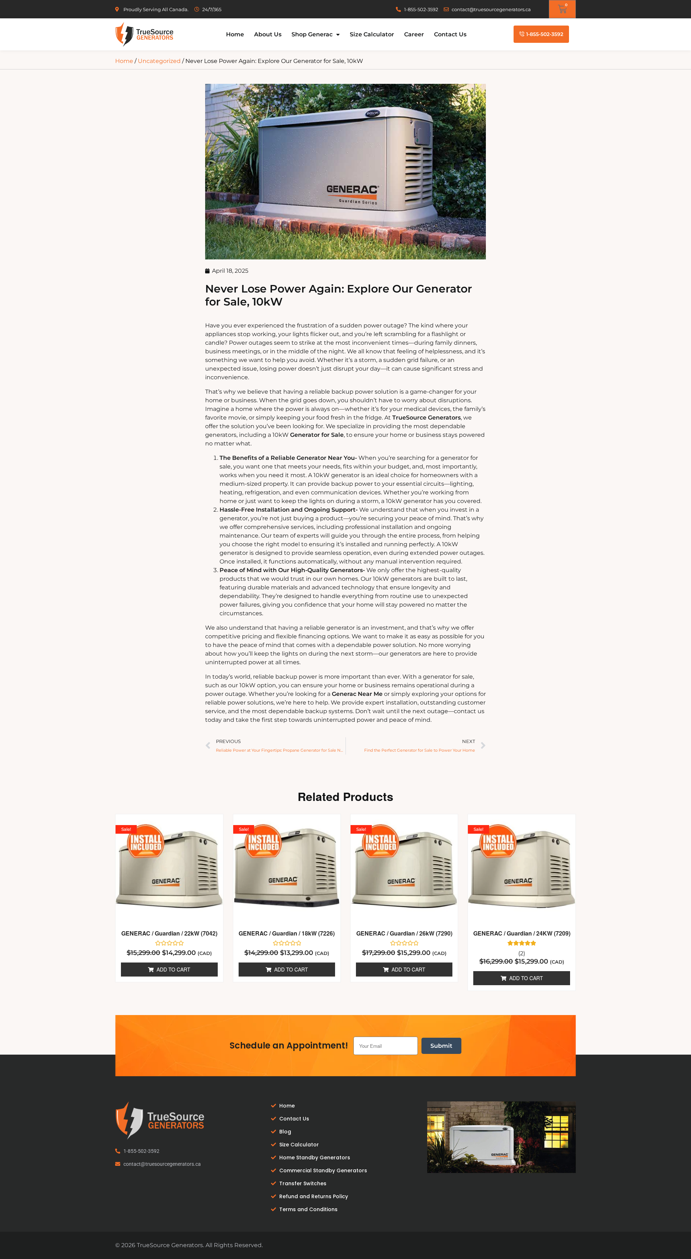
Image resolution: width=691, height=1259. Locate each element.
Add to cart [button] (173, 969)
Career (414, 34)
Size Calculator (372, 34)
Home (235, 34)
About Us (267, 34)
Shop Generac (312, 34)
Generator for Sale (317, 434)
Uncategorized (159, 61)
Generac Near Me (357, 693)
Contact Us (450, 34)
